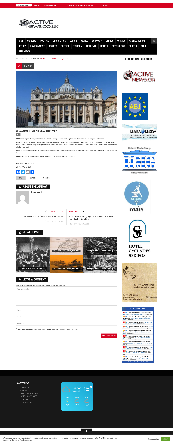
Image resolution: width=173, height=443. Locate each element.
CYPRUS (109, 40)
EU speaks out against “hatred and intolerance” (105, 5)
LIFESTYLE (91, 46)
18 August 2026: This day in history (100, 269)
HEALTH (104, 46)
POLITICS (44, 40)
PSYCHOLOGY (118, 46)
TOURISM (77, 46)
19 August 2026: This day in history (66, 269)
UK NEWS (31, 40)
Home (20, 40)
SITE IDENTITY (26, 399)
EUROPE (73, 40)
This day (46, 178)
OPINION (121, 40)
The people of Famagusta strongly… (133, 314)
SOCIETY (53, 46)
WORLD (84, 40)
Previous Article (57, 211)
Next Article (74, 211)
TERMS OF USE (26, 403)
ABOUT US (26, 390)
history (32, 178)
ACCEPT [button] (166, 439)
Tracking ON (144, 361)
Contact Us (25, 387)
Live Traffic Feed (137, 309)
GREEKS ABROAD (137, 40)
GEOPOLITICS (59, 40)
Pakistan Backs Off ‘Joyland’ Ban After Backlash (44, 216)
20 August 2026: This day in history (100, 251)
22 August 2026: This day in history (65, 5)
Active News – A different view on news (138, 327)
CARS (143, 46)
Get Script (130, 361)
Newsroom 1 (36, 192)
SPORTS (133, 46)
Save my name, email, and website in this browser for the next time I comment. (48, 329)
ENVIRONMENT (37, 46)
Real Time (137, 361)
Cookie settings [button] (153, 439)
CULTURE (65, 46)
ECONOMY (97, 40)
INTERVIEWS (24, 51)
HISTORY (22, 46)
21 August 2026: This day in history (66, 251)
